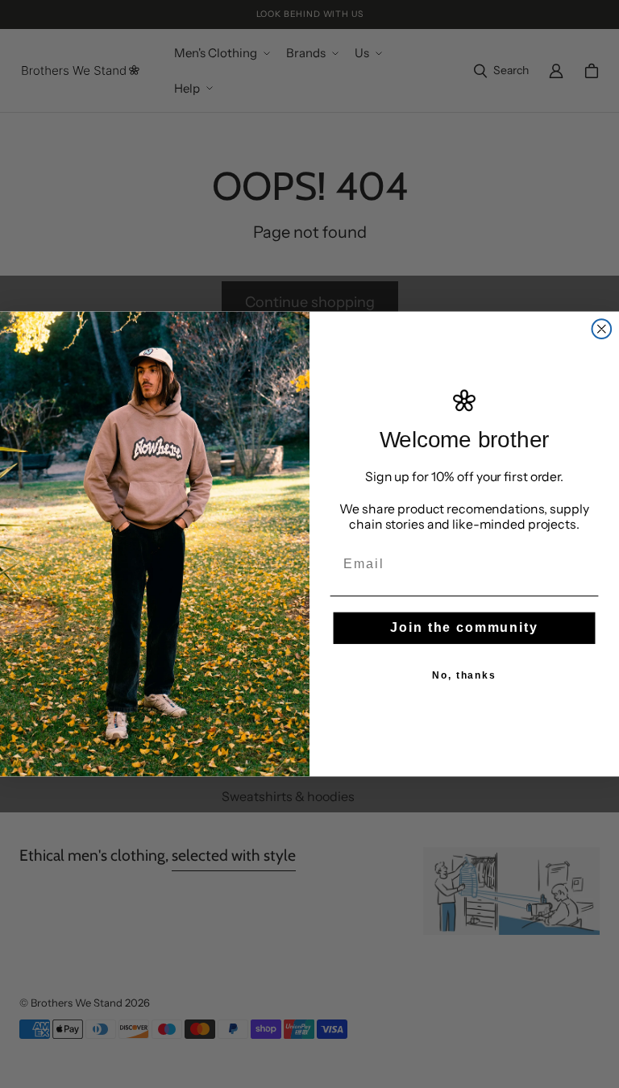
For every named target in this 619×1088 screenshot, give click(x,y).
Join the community (464, 627)
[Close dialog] (602, 329)
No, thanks (464, 675)
